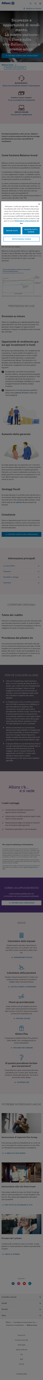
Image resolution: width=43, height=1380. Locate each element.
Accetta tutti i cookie (31, 230)
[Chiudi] (39, 204)
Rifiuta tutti (12, 231)
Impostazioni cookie (21, 239)
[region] (21, 223)
